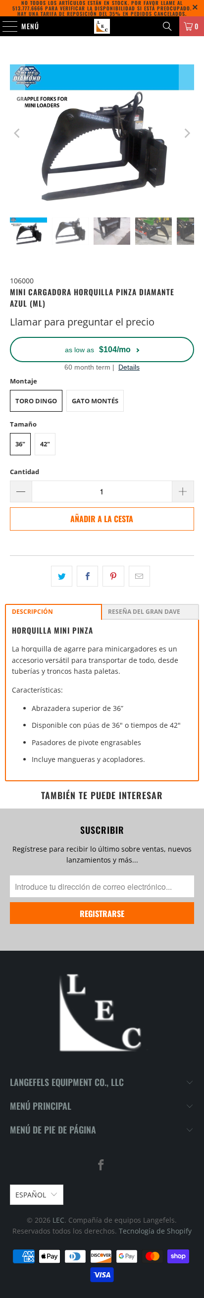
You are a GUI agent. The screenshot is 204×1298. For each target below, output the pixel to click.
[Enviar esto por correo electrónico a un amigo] (139, 576)
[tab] (53, 612)
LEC (58, 1220)
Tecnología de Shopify (155, 1231)
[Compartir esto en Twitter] (61, 576)
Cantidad (24, 471)
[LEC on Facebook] (101, 1165)
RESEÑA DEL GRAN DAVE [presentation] (144, 611)
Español (30, 1194)
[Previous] (17, 133)
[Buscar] (167, 26)
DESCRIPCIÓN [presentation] (32, 611)
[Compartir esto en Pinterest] (113, 576)
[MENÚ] (5, 26)
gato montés (95, 400)
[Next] (187, 133)
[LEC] (102, 26)
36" (20, 443)
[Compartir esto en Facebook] (87, 576)
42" (45, 443)
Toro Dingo (36, 400)
